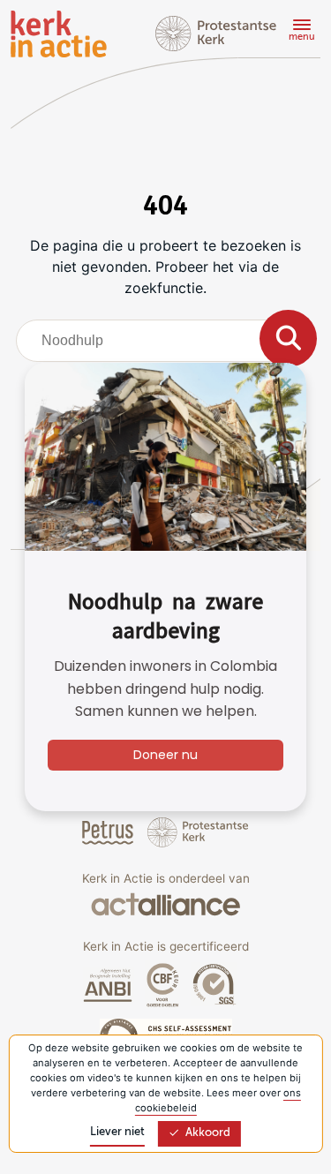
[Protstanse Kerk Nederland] (198, 831)
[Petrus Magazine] (109, 831)
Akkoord (207, 1133)
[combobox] (165, 341)
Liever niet (117, 1132)
